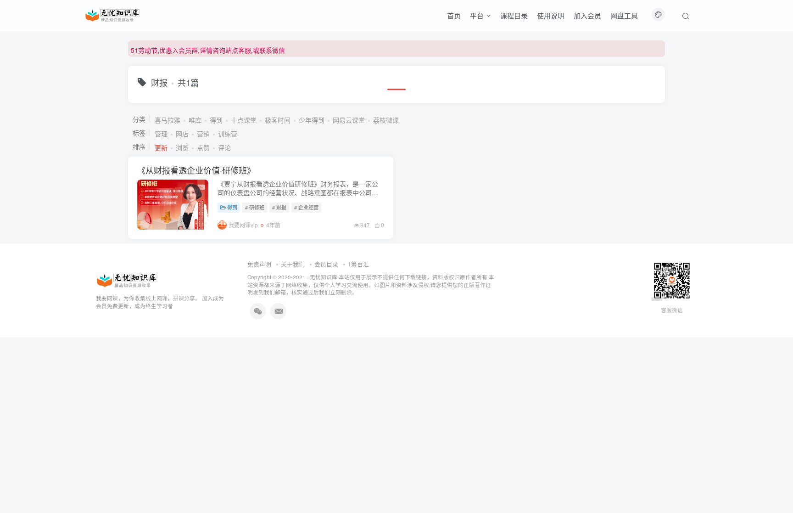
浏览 (182, 147)
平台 (477, 15)
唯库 (195, 119)
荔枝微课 (386, 119)
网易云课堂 (349, 119)
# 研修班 (254, 207)
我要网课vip (243, 225)
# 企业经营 (306, 207)
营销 (203, 133)
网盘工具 (624, 15)
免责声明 (259, 263)
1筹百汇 (358, 263)
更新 (161, 147)
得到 (216, 119)
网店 (182, 133)
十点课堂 (244, 119)
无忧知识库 (323, 277)
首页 (454, 15)
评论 (224, 147)
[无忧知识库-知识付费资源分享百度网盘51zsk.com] (112, 14)
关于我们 (293, 263)
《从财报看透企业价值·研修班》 (196, 170)
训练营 (227, 133)
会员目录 (326, 263)
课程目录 (514, 15)
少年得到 (311, 119)
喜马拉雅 (167, 119)
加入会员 (587, 15)
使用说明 (550, 15)
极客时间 (277, 119)
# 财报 (279, 207)
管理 (161, 133)
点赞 (203, 147)
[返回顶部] (774, 485)
